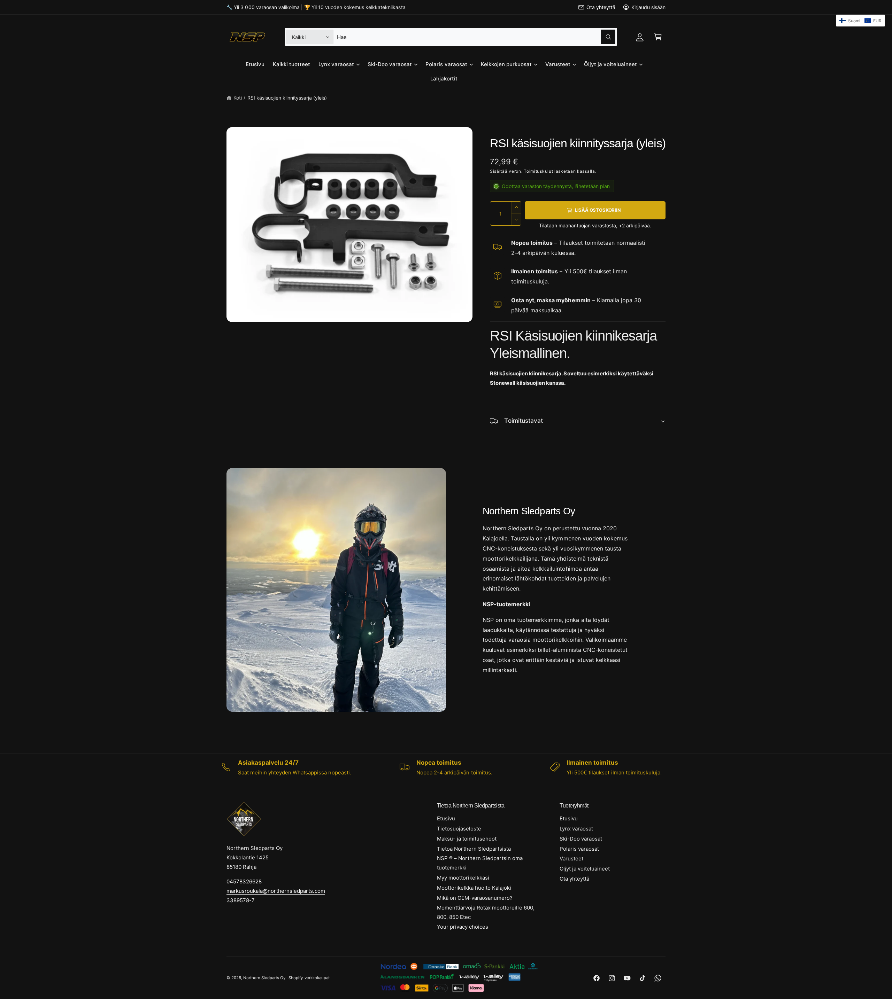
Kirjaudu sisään (648, 7)
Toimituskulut (538, 171)
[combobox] (476, 37)
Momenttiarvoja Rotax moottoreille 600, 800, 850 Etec (486, 912)
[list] (446, 767)
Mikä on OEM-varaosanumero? (475, 898)
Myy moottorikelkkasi (463, 877)
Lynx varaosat (336, 64)
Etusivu (446, 818)
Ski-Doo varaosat (390, 64)
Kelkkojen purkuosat (506, 64)
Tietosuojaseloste (459, 828)
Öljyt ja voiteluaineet (610, 64)
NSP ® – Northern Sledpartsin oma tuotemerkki (480, 863)
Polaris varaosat (446, 64)
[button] (658, 37)
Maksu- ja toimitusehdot (467, 838)
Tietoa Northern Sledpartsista (474, 848)
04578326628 (244, 881)
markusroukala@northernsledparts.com (275, 891)
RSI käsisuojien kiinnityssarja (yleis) (287, 98)
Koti (237, 98)
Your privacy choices (462, 926)
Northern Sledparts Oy (264, 977)
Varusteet (557, 64)
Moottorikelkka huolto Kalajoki (474, 887)
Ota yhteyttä (600, 7)
